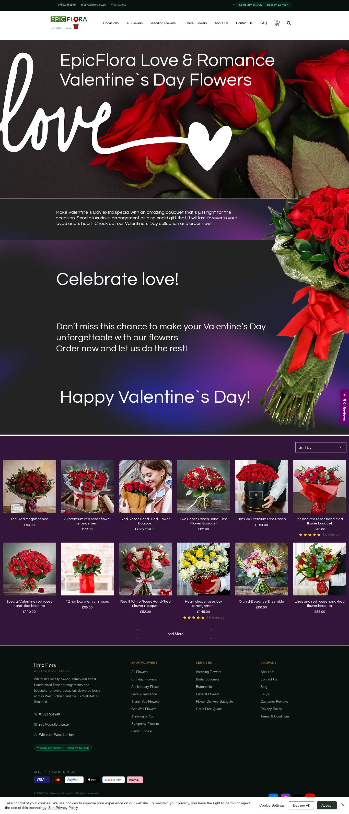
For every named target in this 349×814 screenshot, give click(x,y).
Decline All (301, 805)
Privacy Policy (271, 709)
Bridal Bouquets (207, 679)
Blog (264, 687)
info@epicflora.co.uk (54, 724)
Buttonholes (205, 687)
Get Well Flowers (144, 709)
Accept (326, 805)
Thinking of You (142, 716)
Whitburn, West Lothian (56, 735)
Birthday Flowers (143, 679)
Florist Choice (141, 731)
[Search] (289, 23)
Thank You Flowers (145, 701)
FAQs (265, 694)
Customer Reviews (274, 701)
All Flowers (139, 672)
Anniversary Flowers (146, 687)
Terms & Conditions (275, 716)
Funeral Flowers (207, 694)
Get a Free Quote (209, 709)
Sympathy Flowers (145, 724)
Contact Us (269, 679)
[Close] (343, 805)
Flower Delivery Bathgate (214, 701)
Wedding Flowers (208, 672)
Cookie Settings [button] (272, 805)
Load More (174, 634)
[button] (111, 23)
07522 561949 (49, 714)
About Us (267, 672)
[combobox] (320, 447)
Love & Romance (144, 694)
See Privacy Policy (63, 808)
